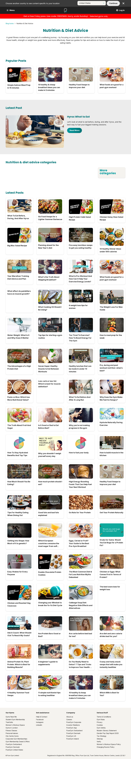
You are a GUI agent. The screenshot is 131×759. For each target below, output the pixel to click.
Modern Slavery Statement (107, 731)
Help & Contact (41, 717)
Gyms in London (12, 728)
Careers (69, 719)
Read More (74, 130)
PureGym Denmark (13, 747)
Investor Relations (73, 725)
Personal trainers (12, 733)
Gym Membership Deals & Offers (18, 742)
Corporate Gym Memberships (16, 739)
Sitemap (100, 739)
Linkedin (39, 725)
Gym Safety (101, 728)
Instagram (39, 722)
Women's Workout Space (15, 725)
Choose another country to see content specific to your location (33, 3)
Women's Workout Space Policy (109, 744)
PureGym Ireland (72, 739)
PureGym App (71, 728)
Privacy (99, 722)
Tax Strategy (101, 736)
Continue (113, 3)
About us (69, 717)
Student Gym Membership (15, 719)
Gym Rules (101, 719)
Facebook (40, 719)
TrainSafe (9, 722)
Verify (99, 742)
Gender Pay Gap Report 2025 (108, 733)
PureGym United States (14, 750)
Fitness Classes (11, 731)
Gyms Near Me (11, 717)
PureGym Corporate (73, 722)
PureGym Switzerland (14, 744)
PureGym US (71, 736)
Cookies (100, 725)
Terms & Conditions (104, 717)
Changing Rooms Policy (105, 747)
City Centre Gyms (12, 736)
